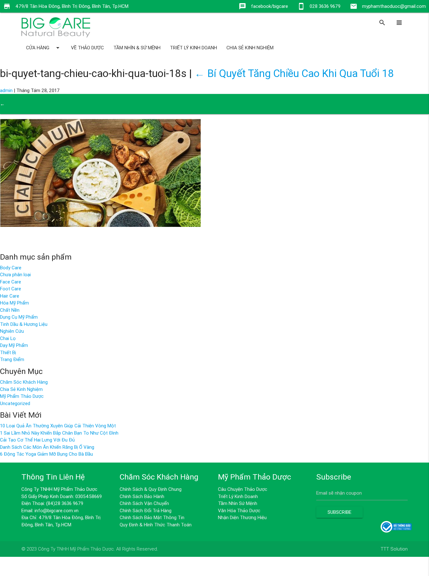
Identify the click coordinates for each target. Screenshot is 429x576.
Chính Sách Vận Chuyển (144, 503)
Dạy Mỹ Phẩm (14, 345)
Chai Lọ (8, 338)
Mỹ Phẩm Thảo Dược (22, 396)
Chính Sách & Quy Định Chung (151, 489)
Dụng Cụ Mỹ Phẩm (19, 317)
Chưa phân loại (15, 274)
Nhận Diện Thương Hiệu (242, 517)
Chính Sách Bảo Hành (142, 496)
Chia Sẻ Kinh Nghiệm (250, 48)
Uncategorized (15, 403)
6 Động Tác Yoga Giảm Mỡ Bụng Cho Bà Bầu (46, 454)
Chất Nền (9, 310)
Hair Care (9, 296)
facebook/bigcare (269, 6)
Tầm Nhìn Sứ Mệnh (237, 503)
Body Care (10, 268)
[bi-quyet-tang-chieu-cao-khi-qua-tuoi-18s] (100, 225)
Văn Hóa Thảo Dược (239, 510)
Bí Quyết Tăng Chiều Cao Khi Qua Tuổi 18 (294, 73)
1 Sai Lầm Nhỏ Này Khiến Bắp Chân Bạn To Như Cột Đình (59, 433)
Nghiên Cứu (12, 331)
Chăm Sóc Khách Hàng (24, 382)
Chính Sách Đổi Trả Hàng (145, 510)
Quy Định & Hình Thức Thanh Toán (156, 525)
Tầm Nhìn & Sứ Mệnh (136, 48)
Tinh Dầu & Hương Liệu (23, 324)
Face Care (10, 282)
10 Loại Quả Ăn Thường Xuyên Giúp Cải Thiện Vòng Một (58, 426)
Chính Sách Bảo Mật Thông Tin (152, 517)
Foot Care (10, 289)
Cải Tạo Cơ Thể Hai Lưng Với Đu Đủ (37, 440)
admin (6, 90)
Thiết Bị (8, 352)
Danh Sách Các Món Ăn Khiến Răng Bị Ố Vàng (47, 447)
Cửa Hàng (44, 48)
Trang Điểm (12, 359)
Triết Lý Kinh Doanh (193, 48)
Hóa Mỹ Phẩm (14, 303)
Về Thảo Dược (87, 48)
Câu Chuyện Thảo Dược (242, 489)
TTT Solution (394, 549)
